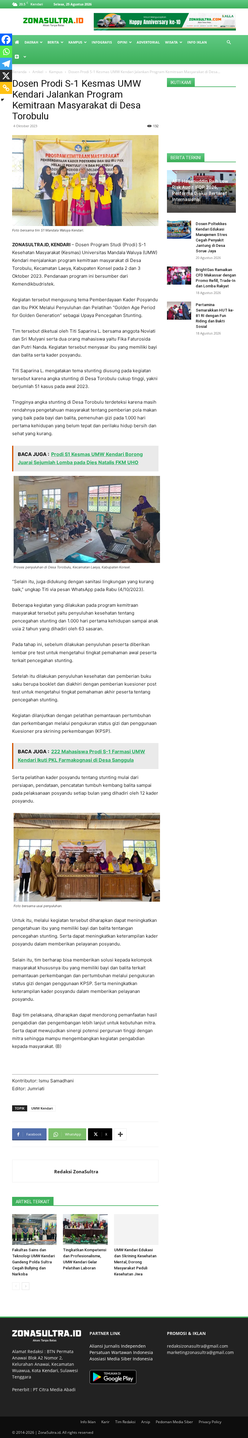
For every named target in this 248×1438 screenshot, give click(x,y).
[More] (120, 1134)
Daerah (31, 42)
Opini (122, 42)
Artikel (37, 71)
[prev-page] (16, 1286)
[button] (228, 42)
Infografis (102, 42)
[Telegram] (6, 64)
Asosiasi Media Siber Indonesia (121, 1359)
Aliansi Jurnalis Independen (118, 1346)
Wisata (171, 42)
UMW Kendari (42, 1108)
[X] (6, 76)
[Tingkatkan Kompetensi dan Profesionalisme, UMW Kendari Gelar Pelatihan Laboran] (85, 1229)
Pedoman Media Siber (174, 1421)
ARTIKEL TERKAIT (33, 1201)
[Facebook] (6, 40)
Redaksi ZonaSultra (76, 1171)
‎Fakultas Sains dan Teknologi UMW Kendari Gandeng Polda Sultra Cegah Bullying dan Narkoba (33, 1262)
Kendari (50, 1370)
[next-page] (25, 1286)
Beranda (19, 71)
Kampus (75, 42)
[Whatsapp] (6, 52)
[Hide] (2, 99)
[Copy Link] (6, 88)
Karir (105, 1421)
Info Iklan (197, 42)
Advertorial (148, 42)
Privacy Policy (210, 1421)
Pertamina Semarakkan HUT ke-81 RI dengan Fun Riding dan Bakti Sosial (215, 315)
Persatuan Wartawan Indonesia (121, 1352)
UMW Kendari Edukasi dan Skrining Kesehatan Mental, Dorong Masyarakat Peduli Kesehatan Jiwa (135, 1262)
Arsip (145, 1421)
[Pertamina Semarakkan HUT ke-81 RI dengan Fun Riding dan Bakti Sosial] (179, 311)
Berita (53, 42)
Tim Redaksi (125, 1421)
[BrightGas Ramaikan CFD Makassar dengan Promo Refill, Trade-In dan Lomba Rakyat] (179, 276)
